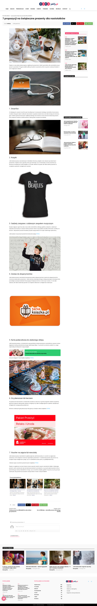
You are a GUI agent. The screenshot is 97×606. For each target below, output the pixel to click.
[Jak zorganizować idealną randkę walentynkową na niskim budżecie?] (83, 124)
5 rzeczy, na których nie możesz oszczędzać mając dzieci (11, 567)
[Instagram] (84, 9)
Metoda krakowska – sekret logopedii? (36, 566)
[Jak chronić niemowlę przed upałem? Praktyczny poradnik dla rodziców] (82, 66)
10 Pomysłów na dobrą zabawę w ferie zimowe (70, 132)
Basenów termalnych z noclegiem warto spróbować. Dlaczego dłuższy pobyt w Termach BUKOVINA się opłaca (71, 54)
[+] (34, 530)
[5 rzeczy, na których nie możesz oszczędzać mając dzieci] (13, 558)
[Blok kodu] (29, 531)
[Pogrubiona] (16, 531)
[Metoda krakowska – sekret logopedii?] (37, 558)
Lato (66, 36)
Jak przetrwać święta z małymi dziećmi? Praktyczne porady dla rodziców (70, 144)
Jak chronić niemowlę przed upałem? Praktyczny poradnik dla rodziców (70, 66)
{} (32, 530)
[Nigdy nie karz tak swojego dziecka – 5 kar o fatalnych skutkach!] (60, 558)
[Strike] (22, 531)
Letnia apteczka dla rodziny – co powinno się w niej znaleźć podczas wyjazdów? (24, 597)
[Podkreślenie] (20, 531)
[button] (69, 8)
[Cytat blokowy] (27, 531)
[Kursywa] (18, 531)
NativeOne (35, 497)
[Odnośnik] (31, 531)
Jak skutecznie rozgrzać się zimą (82, 566)
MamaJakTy (5, 569)
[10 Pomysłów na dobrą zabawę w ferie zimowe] (83, 135)
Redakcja (9, 23)
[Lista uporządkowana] (23, 531)
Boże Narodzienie (6, 15)
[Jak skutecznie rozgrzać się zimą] (83, 558)
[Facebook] (81, 9)
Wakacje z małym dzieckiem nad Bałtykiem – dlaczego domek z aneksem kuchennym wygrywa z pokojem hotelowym (71, 41)
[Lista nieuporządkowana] (25, 531)
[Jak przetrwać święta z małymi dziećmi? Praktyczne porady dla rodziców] (83, 145)
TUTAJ (38, 234)
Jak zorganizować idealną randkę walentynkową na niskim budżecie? (70, 122)
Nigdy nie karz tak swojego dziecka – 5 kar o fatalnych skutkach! (59, 567)
